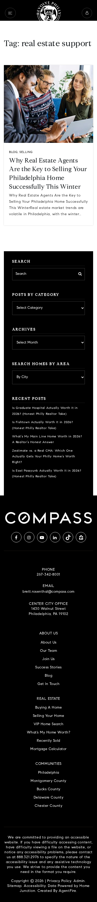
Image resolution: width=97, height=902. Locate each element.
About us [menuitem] (49, 643)
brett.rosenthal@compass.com (48, 592)
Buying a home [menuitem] (48, 708)
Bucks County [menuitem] (49, 789)
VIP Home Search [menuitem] (49, 724)
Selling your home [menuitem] (48, 716)
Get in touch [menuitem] (48, 684)
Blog (13, 152)
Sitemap (14, 886)
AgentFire (67, 891)
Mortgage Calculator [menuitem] (48, 749)
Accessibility (35, 886)
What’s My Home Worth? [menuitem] (48, 733)
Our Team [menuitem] (48, 651)
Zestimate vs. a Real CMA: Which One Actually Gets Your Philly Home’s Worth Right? (43, 456)
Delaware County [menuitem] (49, 798)
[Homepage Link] (49, 13)
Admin (79, 881)
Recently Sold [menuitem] (48, 741)
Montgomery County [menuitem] (48, 781)
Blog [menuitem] (48, 676)
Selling (26, 152)
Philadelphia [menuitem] (48, 773)
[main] (48, 247)
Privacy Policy (59, 881)
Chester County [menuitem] (48, 806)
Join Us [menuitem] (48, 659)
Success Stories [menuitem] (48, 667)
